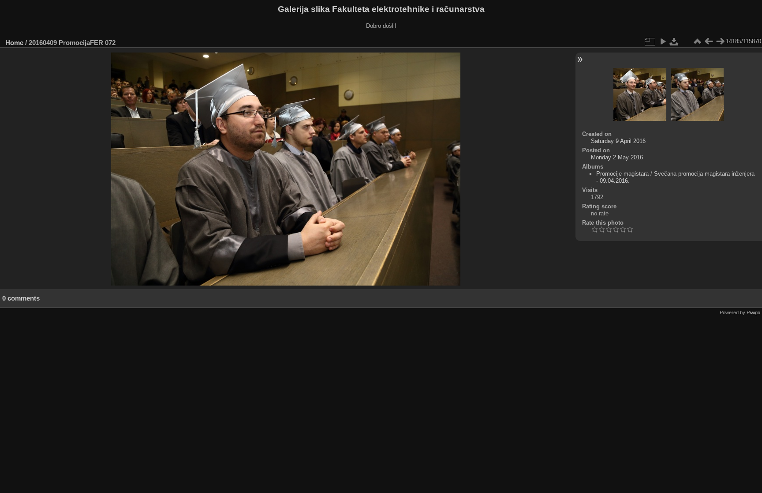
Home (14, 42)
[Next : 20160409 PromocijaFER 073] (720, 41)
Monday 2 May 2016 (617, 157)
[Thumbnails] (697, 41)
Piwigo (753, 312)
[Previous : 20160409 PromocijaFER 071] (708, 41)
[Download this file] (674, 41)
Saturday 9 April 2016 (618, 141)
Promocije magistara (622, 173)
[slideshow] (663, 41)
